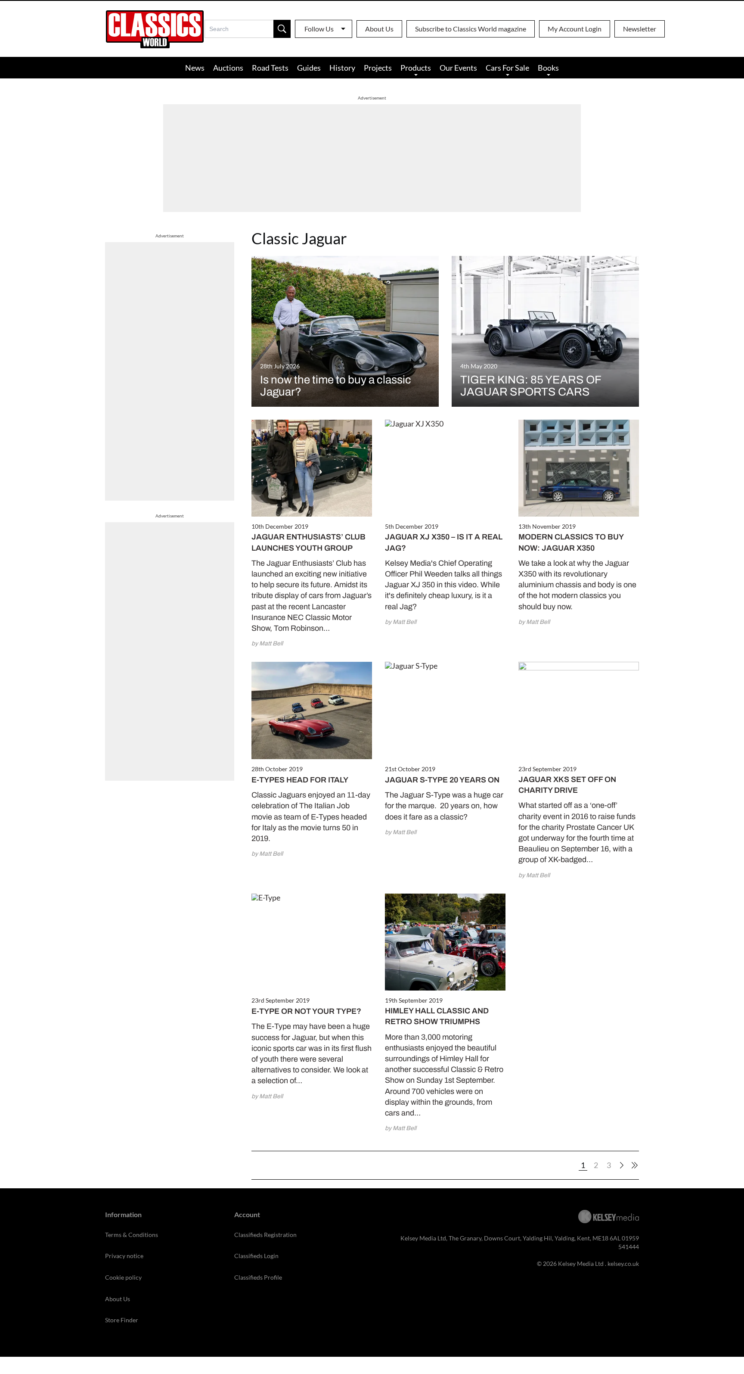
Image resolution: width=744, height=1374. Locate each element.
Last (634, 1165)
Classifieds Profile (258, 1277)
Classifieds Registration (265, 1234)
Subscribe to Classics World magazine (470, 29)
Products (415, 67)
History (342, 67)
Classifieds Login (256, 1255)
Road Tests (270, 67)
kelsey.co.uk (623, 1263)
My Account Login (574, 29)
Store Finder (121, 1320)
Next (621, 1165)
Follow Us (319, 29)
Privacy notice (124, 1255)
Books (548, 67)
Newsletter (639, 29)
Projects (378, 67)
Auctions (228, 67)
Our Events (458, 67)
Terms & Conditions (131, 1234)
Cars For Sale (507, 67)
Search (282, 29)
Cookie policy (123, 1277)
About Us (379, 29)
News (195, 67)
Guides (309, 67)
